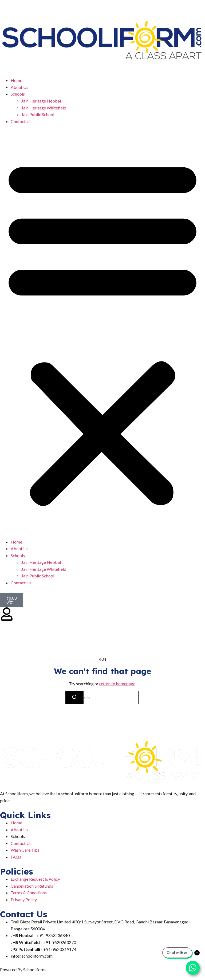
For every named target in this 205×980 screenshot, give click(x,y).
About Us (19, 87)
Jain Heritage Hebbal (41, 100)
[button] (102, 331)
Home (16, 80)
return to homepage (117, 683)
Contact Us (21, 121)
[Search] (74, 697)
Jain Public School (37, 114)
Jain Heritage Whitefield (43, 107)
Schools (18, 93)
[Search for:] (102, 697)
